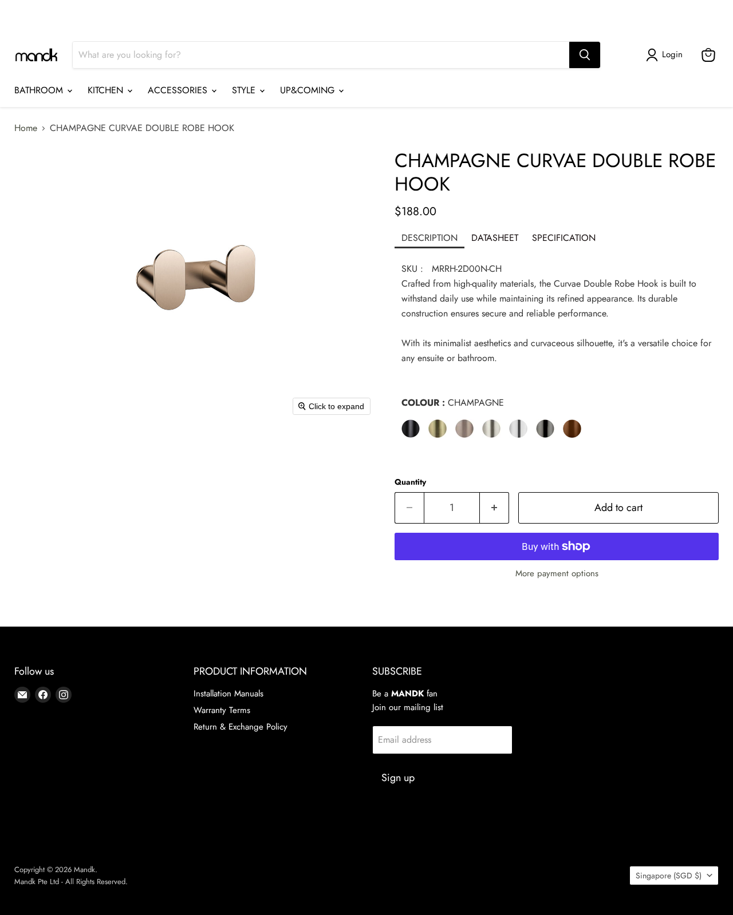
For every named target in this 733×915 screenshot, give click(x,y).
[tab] (429, 238)
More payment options (556, 574)
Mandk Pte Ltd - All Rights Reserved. (71, 881)
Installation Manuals (228, 693)
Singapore (679, 14)
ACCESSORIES (179, 90)
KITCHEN (107, 90)
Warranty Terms (222, 710)
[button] (666, 55)
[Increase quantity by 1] (494, 508)
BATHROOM (40, 90)
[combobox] (321, 55)
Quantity (410, 481)
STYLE (245, 90)
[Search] (584, 55)
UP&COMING (308, 90)
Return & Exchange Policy (240, 726)
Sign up (398, 777)
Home (25, 128)
